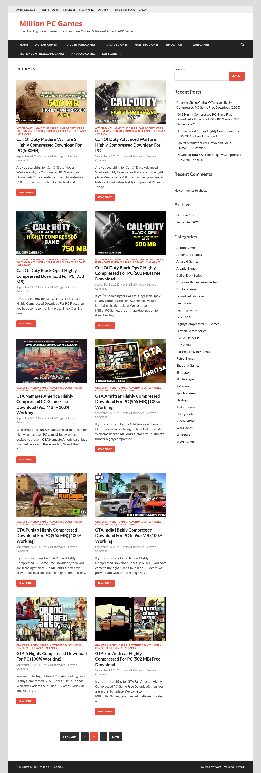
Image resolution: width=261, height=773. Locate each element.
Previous (69, 737)
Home (45, 9)
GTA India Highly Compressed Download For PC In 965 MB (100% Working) (128, 535)
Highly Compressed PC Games (42, 53)
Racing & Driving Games (193, 351)
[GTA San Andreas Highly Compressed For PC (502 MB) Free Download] (130, 619)
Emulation (183, 303)
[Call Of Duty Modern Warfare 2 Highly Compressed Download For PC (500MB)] (51, 102)
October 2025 (186, 215)
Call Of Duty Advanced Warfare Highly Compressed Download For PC (128, 145)
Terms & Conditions (124, 9)
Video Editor (185, 421)
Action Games (46, 44)
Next (115, 737)
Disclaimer (104, 9)
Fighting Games (147, 44)
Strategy (182, 400)
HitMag (239, 767)
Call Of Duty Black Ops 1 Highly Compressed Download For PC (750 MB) (50, 276)
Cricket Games (186, 289)
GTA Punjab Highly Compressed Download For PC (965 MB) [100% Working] (48, 535)
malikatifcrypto (56, 156)
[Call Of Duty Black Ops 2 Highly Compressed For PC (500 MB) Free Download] (130, 233)
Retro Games (185, 358)
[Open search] (243, 45)
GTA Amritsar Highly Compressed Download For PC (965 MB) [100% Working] (127, 401)
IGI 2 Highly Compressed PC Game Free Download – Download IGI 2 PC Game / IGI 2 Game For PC (208, 119)
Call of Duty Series (72, 128)
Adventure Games (81, 44)
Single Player (185, 379)
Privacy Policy (86, 9)
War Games (200, 44)
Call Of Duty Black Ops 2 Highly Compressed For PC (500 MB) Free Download (127, 273)
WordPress (221, 767)
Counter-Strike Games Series (196, 282)
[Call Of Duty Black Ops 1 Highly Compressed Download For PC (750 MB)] (51, 233)
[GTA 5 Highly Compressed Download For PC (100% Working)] (51, 619)
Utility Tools (184, 414)
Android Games (83, 53)
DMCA (142, 9)
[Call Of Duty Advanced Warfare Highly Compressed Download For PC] (130, 102)
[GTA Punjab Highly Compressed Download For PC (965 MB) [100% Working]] (51, 495)
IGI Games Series (188, 338)
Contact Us (69, 9)
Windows (183, 435)
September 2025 (188, 222)
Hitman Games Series (191, 331)
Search (179, 69)
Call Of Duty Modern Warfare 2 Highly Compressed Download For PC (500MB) (49, 145)
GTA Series (22, 387)
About (55, 9)
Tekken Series (185, 407)
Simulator (174, 44)
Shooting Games (187, 365)
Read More (24, 191)
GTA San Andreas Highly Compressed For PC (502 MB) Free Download (127, 659)
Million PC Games (51, 24)
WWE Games (185, 441)
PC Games (80, 131)
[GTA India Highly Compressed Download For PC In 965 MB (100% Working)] (130, 495)
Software (109, 53)
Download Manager (190, 296)
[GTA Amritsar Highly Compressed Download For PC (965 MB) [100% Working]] (130, 361)
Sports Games (186, 393)
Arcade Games (117, 44)
